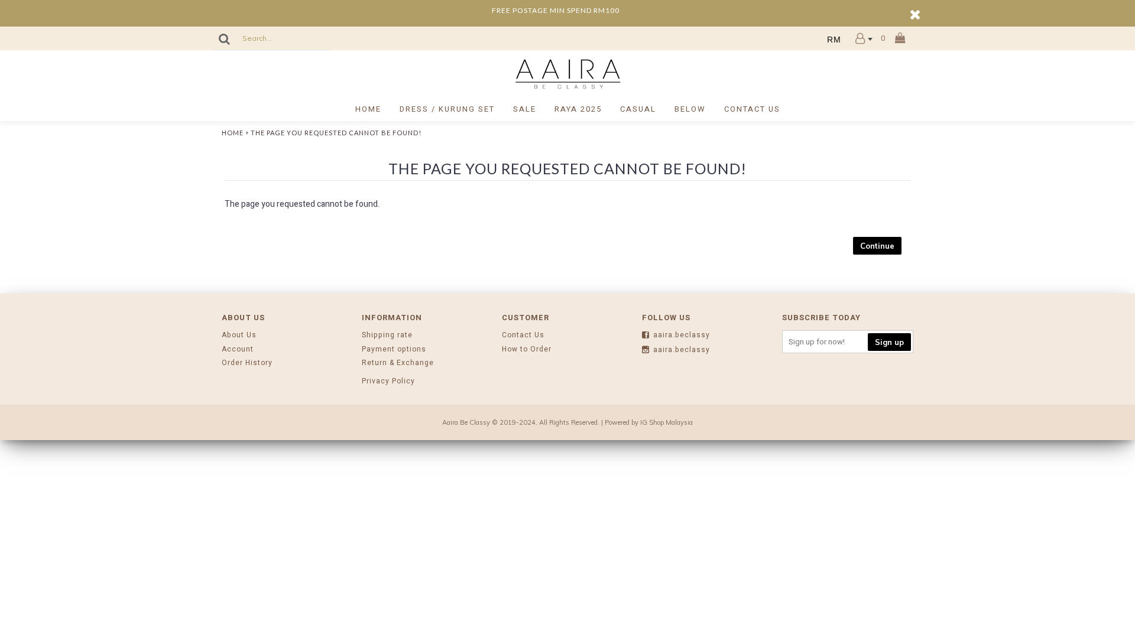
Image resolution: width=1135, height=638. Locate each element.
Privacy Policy (388, 381)
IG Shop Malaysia (666, 422)
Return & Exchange (398, 363)
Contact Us (523, 335)
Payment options (394, 349)
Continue (877, 245)
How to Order (527, 349)
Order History (247, 363)
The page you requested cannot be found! (336, 132)
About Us (239, 335)
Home (233, 132)
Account (238, 349)
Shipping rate (387, 335)
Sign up (889, 342)
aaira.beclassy (681, 335)
